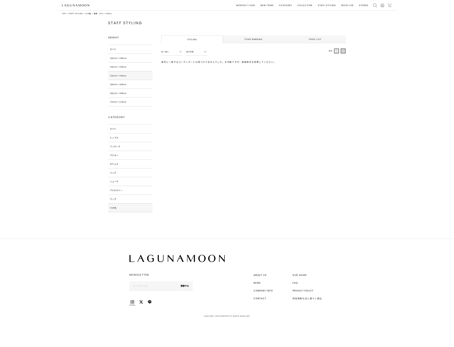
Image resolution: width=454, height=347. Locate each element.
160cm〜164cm (118, 84)
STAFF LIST (315, 39)
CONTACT (260, 298)
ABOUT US (260, 275)
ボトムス (114, 163)
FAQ (295, 282)
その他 (88, 13)
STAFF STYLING (327, 5)
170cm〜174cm (118, 101)
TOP (64, 13)
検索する (375, 5)
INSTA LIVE (347, 5)
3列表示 (343, 51)
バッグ (113, 172)
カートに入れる (389, 5)
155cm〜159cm (118, 75)
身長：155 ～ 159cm (103, 13)
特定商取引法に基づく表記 (307, 298)
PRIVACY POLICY (303, 290)
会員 (382, 5)
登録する (185, 285)
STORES (363, 5)
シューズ (114, 181)
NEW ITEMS (267, 5)
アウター (114, 155)
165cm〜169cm (118, 93)
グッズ (113, 198)
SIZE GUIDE (300, 275)
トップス (114, 137)
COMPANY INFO (263, 290)
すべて (113, 49)
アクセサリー (116, 190)
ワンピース (115, 146)
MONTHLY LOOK (245, 5)
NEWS (257, 282)
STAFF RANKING (253, 39)
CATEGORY (285, 5)
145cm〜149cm (118, 58)
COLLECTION (305, 5)
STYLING (192, 39)
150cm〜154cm (118, 66)
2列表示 (336, 51)
